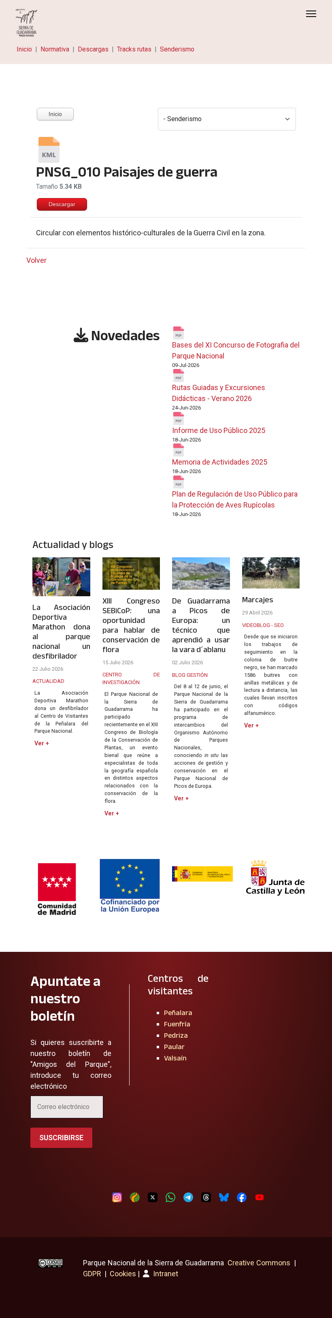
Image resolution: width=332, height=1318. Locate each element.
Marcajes (257, 599)
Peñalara (178, 1013)
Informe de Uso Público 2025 (218, 430)
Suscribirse (61, 1137)
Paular (174, 1047)
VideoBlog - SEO (263, 625)
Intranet (164, 1273)
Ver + (41, 743)
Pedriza (176, 1035)
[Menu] (311, 14)
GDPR (92, 1273)
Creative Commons (259, 1262)
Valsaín (175, 1058)
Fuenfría (177, 1024)
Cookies (123, 1273)
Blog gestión (190, 675)
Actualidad (48, 681)
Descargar (62, 204)
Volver (36, 260)
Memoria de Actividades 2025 (219, 462)
